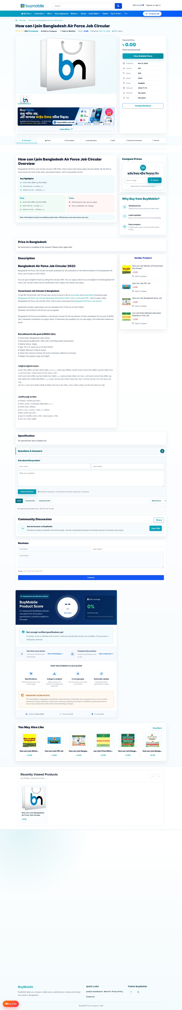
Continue (91, 577)
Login (156, 5)
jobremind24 (88, 295)
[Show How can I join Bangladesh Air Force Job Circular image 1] (24, 99)
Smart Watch (93, 14)
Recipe (83, 14)
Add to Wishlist (68, 31)
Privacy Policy (117, 991)
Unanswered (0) (44, 501)
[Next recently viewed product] (159, 776)
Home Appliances (61, 14)
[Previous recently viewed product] (153, 776)
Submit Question (27, 492)
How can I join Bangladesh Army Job (147, 298)
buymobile (75, 295)
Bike (49, 14)
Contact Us (90, 997)
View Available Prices (143, 56)
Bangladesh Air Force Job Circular (88, 301)
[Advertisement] (91, 908)
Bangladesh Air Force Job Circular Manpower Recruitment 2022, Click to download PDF (53, 298)
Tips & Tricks (115, 14)
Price (49, 140)
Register (149, 5)
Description (70, 140)
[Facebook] (131, 992)
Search (155, 180)
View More (157, 728)
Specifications (92, 140)
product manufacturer (94, 991)
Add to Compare (50, 31)
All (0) (19, 501)
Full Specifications (143, 106)
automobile (38, 14)
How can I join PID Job (141, 283)
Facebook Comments (135, 140)
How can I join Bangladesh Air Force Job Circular (45, 20)
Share (159, 520)
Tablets (105, 14)
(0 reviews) (31, 31)
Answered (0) (30, 501)
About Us (107, 991)
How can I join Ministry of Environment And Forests (147, 267)
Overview (27, 140)
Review (156, 140)
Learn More (65, 129)
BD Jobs (27, 14)
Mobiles (74, 14)
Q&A (113, 140)
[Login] (159, 5)
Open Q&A (155, 528)
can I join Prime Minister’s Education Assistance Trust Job (146, 314)
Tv (125, 14)
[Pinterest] (138, 992)
